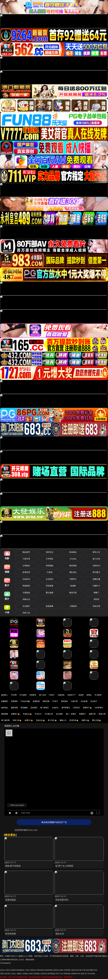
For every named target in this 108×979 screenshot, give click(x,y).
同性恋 (96, 599)
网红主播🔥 (96, 720)
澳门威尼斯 (5, 720)
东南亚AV (96, 565)
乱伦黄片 (93, 701)
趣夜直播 (14, 707)
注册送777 (71, 695)
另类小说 (26, 612)
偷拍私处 (4, 707)
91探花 (49, 572)
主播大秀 (74, 701)
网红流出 (73, 572)
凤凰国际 (14, 701)
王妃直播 (84, 701)
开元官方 (38, 714)
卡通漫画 (26, 592)
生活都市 (26, 606)
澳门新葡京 (44, 707)
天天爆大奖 (49, 714)
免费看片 (82, 714)
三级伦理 (26, 558)
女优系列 (49, 579)
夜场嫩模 (24, 707)
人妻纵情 (73, 606)
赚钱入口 (63, 720)
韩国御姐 (49, 565)
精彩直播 (46, 701)
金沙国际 (59, 714)
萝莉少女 (96, 552)
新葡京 (89, 695)
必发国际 (34, 707)
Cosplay (73, 558)
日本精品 (49, 558)
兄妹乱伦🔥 (40, 720)
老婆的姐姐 (10, 899)
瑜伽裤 (73, 585)
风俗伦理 (96, 606)
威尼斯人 (4, 695)
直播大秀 (102, 714)
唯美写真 (73, 592)
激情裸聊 (4, 714)
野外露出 (96, 572)
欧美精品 (73, 552)
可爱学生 (73, 579)
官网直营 (32, 695)
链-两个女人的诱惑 (64, 865)
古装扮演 (26, 579)
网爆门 (96, 592)
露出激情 (49, 592)
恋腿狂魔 (96, 579)
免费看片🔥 (87, 707)
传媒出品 (26, 599)
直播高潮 (36, 701)
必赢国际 (4, 701)
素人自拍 (96, 558)
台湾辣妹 (26, 565)
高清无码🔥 (73, 720)
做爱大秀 (92, 714)
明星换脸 (49, 585)
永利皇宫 (76, 707)
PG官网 (14, 695)
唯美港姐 (73, 565)
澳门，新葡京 (71, 714)
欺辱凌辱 (26, 572)
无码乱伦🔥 (27, 714)
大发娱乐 (55, 707)
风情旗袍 (26, 585)
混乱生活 (59, 933)
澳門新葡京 (66, 707)
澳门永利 (42, 695)
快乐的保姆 (10, 933)
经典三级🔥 (17, 720)
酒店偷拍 (64, 701)
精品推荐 (26, 552)
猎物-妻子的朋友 (13, 865)
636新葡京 (99, 707)
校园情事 (49, 606)
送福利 (81, 695)
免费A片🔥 (29, 720)
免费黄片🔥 (15, 714)
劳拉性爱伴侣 (61, 899)
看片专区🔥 (52, 720)
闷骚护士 (96, 585)
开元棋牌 (23, 695)
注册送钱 (61, 695)
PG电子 (52, 695)
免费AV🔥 (85, 720)
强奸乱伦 (49, 552)
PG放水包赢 (25, 701)
